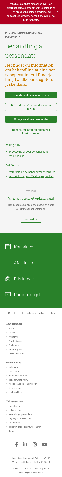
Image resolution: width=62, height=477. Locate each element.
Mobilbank (13, 367)
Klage (11, 431)
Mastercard (14, 371)
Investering (13, 336)
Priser (46, 468)
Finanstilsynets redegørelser (31, 472)
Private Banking (16, 341)
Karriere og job (27, 294)
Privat (11, 328)
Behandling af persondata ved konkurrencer (31, 131)
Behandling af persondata (20, 414)
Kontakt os (31, 219)
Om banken (14, 345)
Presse (28, 468)
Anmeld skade (15, 388)
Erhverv (12, 332)
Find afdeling (14, 406)
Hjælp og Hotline (16, 392)
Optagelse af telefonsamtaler (31, 119)
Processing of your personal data (28, 151)
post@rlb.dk (25, 462)
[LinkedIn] (25, 444)
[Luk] (57, 12)
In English (17, 468)
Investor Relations (16, 353)
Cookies (37, 468)
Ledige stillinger (15, 410)
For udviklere (14, 422)
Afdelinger (23, 262)
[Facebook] (16, 444)
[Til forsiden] (9, 313)
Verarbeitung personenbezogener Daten (32, 172)
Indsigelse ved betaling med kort (23, 383)
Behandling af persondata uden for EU (31, 107)
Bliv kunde (24, 278)
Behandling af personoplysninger (31, 95)
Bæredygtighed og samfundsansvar (25, 426)
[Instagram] (35, 444)
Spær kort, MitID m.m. (18, 379)
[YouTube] (44, 444)
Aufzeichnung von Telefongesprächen (31, 176)
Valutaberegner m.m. (18, 375)
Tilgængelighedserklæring (20, 418)
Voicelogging (16, 156)
